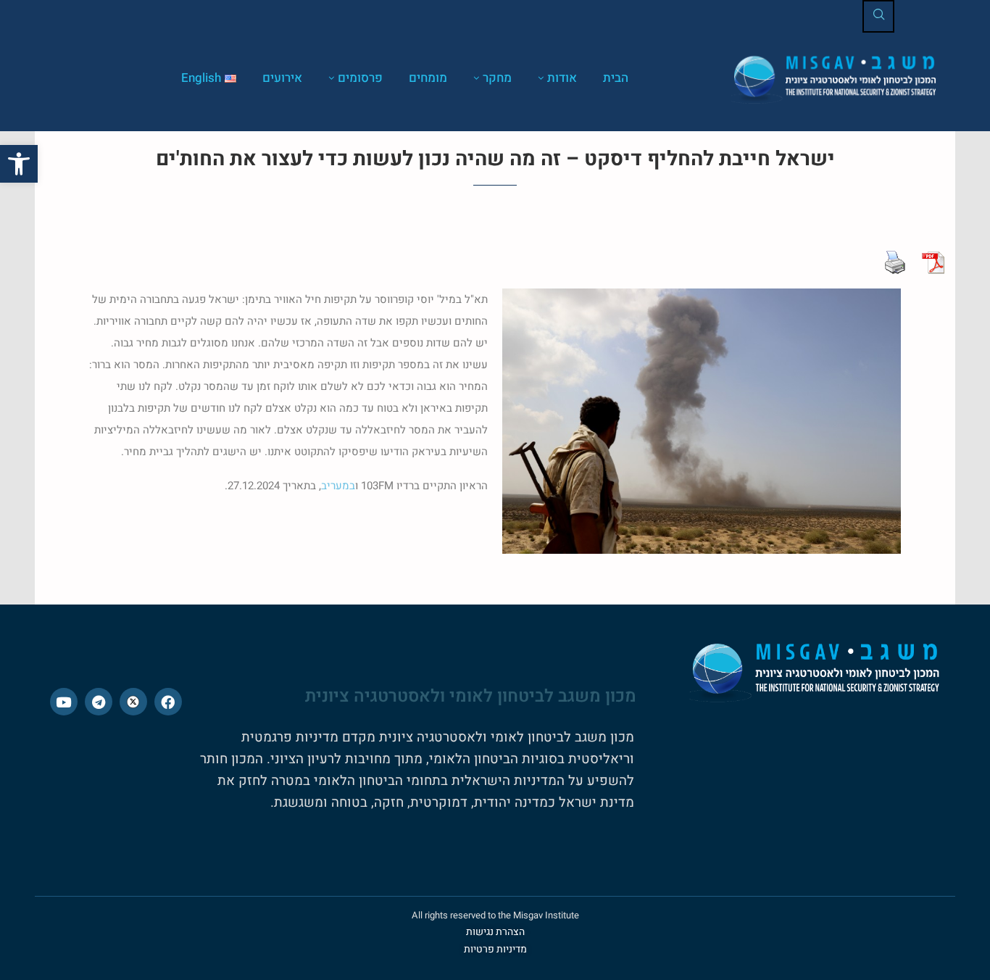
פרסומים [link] (360, 78)
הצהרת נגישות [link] (495, 931)
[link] (19, 164)
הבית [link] (615, 78)
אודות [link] (562, 78)
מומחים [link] (428, 78)
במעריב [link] (338, 486)
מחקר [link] (497, 78)
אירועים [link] (282, 78)
